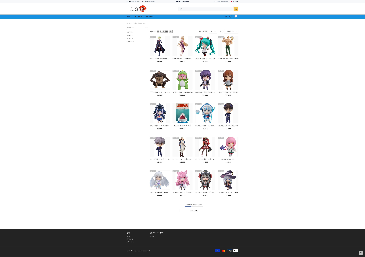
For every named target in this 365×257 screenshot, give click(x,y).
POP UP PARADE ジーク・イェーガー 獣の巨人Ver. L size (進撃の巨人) (159, 92)
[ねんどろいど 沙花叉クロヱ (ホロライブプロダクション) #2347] (205, 180)
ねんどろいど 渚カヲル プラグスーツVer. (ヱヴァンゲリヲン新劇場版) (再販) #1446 (159, 159)
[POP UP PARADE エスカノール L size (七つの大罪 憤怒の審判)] (228, 46)
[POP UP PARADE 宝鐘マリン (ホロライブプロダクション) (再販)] (205, 147)
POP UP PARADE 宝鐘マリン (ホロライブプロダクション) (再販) (205, 159)
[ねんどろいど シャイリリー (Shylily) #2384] (160, 113)
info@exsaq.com (150, 1)
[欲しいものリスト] (230, 17)
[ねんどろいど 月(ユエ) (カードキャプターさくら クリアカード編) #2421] (160, 180)
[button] (158, 31)
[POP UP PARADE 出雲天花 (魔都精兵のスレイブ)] (160, 46)
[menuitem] (137, 32)
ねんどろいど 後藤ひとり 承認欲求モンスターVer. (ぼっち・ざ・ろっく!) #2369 (182, 92)
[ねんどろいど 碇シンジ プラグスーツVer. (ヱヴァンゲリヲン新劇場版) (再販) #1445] (228, 113)
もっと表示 (193, 211)
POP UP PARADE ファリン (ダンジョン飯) (182, 159)
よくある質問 (216, 1)
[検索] (208, 9)
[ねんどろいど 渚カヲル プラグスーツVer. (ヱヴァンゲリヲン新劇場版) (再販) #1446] (160, 147)
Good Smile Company (139, 23)
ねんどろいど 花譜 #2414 (228, 159)
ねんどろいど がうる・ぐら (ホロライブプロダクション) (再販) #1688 (205, 126)
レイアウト (153, 31)
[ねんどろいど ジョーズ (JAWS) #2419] (182, 113)
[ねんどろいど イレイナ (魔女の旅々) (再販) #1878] (228, 180)
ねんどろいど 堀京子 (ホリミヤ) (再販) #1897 (228, 92)
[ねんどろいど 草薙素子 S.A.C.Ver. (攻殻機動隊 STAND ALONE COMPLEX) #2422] (205, 80)
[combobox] (206, 9)
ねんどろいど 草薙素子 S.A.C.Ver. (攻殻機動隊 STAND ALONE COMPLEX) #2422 (205, 92)
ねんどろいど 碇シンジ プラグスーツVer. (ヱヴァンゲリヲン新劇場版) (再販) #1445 (228, 126)
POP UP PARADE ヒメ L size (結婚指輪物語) (182, 59)
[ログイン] (226, 17)
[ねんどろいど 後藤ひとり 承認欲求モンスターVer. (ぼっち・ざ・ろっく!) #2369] (182, 80)
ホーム (128, 23)
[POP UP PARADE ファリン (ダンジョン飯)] (182, 147)
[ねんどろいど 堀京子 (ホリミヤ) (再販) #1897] (228, 80)
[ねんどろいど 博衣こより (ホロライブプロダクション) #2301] (182, 180)
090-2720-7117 (135, 1)
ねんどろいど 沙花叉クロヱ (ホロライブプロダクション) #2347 (205, 193)
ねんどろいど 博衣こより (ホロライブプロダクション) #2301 (182, 193)
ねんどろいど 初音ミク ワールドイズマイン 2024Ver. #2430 (205, 59)
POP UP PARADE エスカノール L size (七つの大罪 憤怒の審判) (228, 59)
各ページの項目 (203, 31)
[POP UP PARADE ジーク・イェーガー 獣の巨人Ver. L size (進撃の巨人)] (160, 80)
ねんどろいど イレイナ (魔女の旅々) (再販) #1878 (228, 193)
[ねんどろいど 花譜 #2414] (228, 147)
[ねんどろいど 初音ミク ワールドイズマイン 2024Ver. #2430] (205, 46)
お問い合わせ (224, 1)
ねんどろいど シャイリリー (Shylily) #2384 (159, 126)
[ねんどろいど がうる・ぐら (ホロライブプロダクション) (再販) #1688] (205, 113)
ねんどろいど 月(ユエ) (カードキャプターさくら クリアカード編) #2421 (159, 193)
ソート (221, 31)
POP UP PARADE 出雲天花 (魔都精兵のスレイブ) (160, 59)
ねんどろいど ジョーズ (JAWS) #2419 (182, 126)
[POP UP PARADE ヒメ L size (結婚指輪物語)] (182, 46)
